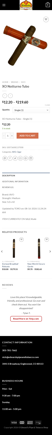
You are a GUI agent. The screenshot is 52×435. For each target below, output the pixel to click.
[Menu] (4, 5)
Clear (47, 105)
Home (5, 82)
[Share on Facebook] (10, 158)
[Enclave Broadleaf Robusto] (13, 248)
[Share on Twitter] (15, 158)
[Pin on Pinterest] (25, 158)
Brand (14, 82)
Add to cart (27, 135)
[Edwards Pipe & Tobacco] (26, 5)
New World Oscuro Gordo (36, 265)
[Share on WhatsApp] (4, 158)
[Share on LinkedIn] (30, 158)
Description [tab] (8, 175)
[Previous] (2, 257)
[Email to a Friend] (20, 158)
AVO (23, 82)
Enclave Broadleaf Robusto (10, 265)
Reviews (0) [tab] (8, 187)
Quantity (6, 110)
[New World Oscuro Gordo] (38, 248)
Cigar (19, 152)
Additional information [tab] (15, 181)
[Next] (50, 257)
